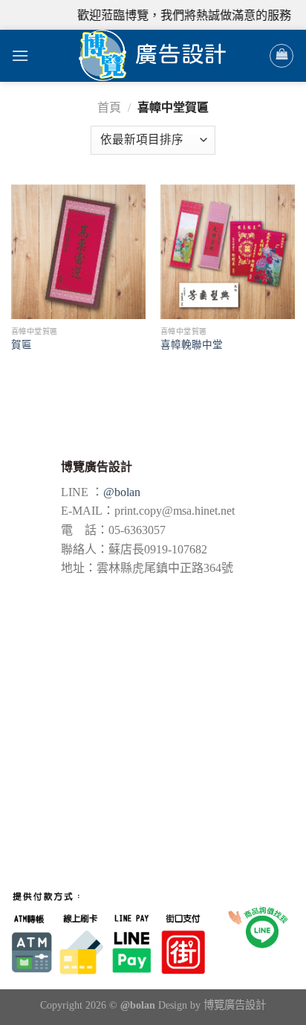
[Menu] (20, 55)
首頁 (109, 107)
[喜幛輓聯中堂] (227, 252)
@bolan (121, 492)
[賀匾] (78, 251)
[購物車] (281, 56)
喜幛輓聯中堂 (191, 344)
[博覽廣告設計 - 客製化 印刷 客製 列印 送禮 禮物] (153, 56)
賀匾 (21, 344)
